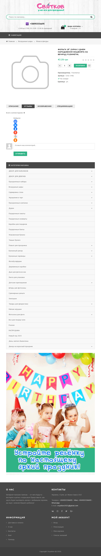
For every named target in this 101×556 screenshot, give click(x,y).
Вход (56, 523)
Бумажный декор (16, 251)
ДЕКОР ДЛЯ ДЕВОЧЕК (17, 176)
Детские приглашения (18, 283)
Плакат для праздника (18, 245)
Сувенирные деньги (17, 293)
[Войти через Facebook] (15, 129)
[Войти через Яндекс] (15, 132)
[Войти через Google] (15, 136)
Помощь (11, 539)
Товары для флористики (18, 304)
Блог (10, 535)
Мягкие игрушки (15, 309)
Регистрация (59, 527)
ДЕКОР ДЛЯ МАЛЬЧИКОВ (18, 171)
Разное (12, 325)
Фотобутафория (15, 261)
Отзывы (28, 106)
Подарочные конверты (18, 219)
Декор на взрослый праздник (21, 346)
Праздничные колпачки (18, 203)
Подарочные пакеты (17, 213)
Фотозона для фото (17, 314)
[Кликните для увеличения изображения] (30, 72)
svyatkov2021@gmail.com (67, 506)
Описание (14, 106)
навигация (16, 35)
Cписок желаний (60, 535)
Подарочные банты (16, 229)
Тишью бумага (14, 240)
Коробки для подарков (18, 224)
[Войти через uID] (15, 121)
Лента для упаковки (17, 277)
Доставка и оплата (15, 523)
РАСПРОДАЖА (14, 330)
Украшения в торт (16, 198)
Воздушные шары (16, 187)
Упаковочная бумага (17, 235)
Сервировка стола (16, 192)
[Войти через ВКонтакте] (15, 125)
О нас (10, 527)
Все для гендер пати (17, 320)
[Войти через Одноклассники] (15, 140)
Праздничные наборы (17, 182)
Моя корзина (59, 531)
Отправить (20, 154)
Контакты (12, 531)
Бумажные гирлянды (17, 256)
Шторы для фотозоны (17, 288)
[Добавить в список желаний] (89, 65)
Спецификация (65, 106)
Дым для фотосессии (17, 272)
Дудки (11, 208)
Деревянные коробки (17, 267)
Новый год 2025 (15, 336)
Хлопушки (13, 299)
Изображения (44, 106)
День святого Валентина (18, 341)
